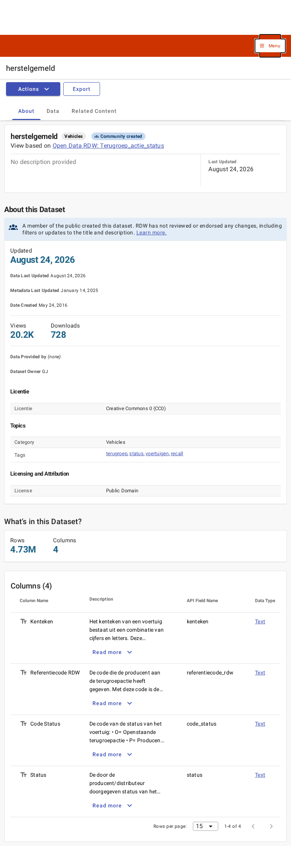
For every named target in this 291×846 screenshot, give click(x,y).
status (136, 453)
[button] (270, 46)
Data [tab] (53, 111)
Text (260, 621)
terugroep (116, 453)
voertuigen (157, 453)
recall (177, 453)
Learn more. (151, 232)
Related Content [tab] (94, 111)
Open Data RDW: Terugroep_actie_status (108, 145)
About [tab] (26, 111)
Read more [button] (107, 652)
